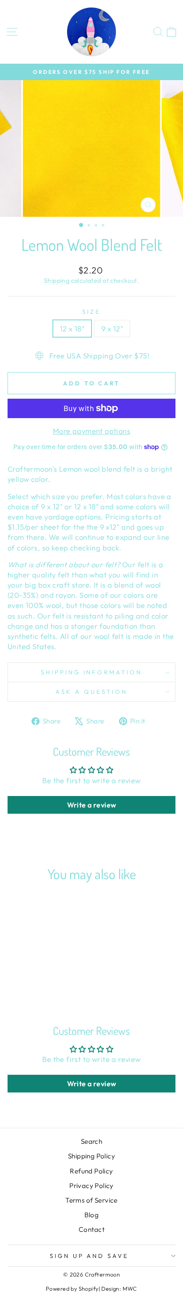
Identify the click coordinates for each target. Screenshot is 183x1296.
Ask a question (91, 691)
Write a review (91, 804)
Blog (91, 1215)
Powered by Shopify (72, 1288)
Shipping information (92, 672)
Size (91, 311)
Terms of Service (91, 1200)
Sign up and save (89, 1255)
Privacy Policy (91, 1185)
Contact (91, 1229)
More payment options (91, 430)
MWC (130, 1288)
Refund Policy (91, 1171)
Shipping (56, 281)
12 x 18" (72, 328)
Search (91, 1141)
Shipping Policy (91, 1156)
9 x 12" (112, 328)
